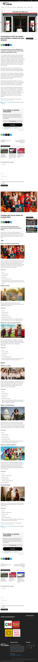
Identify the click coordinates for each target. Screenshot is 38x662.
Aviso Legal (13, 127)
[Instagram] (28, 0)
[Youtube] (36, 0)
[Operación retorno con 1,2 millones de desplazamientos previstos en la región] (4, 150)
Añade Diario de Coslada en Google (7, 100)
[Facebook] (27, 0)
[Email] (9, 45)
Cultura (8, 7)
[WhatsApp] (35, 0)
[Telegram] (31, 0)
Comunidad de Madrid (20, 7)
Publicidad (30, 659)
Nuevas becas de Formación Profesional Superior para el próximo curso (20, 141)
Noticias (2, 7)
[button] (36, 7)
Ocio (5, 7)
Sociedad (28, 7)
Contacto (33, 659)
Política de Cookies (25, 659)
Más (31, 7)
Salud (11, 7)
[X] (33, 0)
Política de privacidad (19, 659)
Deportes (14, 7)
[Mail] (30, 0)
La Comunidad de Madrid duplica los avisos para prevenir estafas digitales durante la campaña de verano (12, 156)
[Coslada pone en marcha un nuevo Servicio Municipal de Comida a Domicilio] (21, 150)
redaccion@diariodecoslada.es (16, 655)
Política (25, 7)
